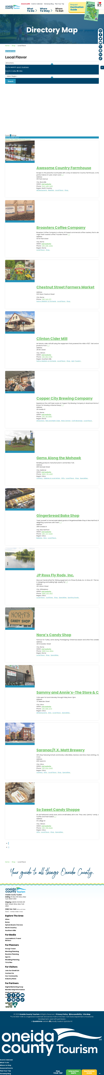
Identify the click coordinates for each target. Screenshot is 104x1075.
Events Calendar (37, 4)
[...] (62, 175)
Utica (7, 919)
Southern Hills (10, 930)
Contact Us (9, 973)
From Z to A (26, 139)
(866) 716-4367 (47, 474)
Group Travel (10, 949)
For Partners (12, 983)
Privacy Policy (62, 1014)
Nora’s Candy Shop (53, 634)
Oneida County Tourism (29, 1014)
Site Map (86, 1014)
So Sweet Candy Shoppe (58, 809)
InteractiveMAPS (74, 1072)
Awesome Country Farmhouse (63, 167)
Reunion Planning (12, 954)
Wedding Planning (12, 960)
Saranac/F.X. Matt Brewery (60, 750)
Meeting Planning (12, 951)
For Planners (12, 944)
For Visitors (11, 966)
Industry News (10, 979)
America (25, 4)
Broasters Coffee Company (61, 227)
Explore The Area (14, 915)
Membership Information (15, 990)
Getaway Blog (49, 4)
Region (7, 73)
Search (10, 81)
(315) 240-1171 (46, 299)
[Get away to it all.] (52, 1057)
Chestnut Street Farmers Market (65, 287)
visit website (46, 184)
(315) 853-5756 (47, 357)
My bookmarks (10, 51)
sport (19, 67)
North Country (11, 928)
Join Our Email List (12, 970)
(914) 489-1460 (47, 186)
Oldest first (18, 139)
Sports (7, 957)
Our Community (11, 976)
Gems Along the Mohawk (58, 457)
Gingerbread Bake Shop (57, 515)
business (25, 67)
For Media (10, 934)
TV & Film (8, 962)
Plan (58, 1072)
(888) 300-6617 (47, 593)
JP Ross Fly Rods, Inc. (55, 575)
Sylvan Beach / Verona (14, 925)
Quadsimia (37, 1021)
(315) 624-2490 (47, 768)
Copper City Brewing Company (64, 398)
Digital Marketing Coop (14, 987)
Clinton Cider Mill (51, 338)
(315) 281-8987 (47, 417)
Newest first (9, 139)
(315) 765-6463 (47, 828)
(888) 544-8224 (47, 651)
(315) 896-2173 (47, 709)
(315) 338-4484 (47, 246)
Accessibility (76, 1014)
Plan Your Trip (59, 4)
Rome (7, 922)
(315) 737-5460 (47, 534)
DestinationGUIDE (89, 1072)
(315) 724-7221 (10, 909)
